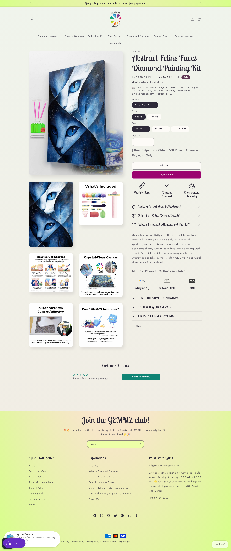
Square (154, 117)
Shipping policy (125, 542)
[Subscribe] (140, 444)
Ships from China (145, 105)
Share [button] (139, 326)
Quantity (136, 136)
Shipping (136, 82)
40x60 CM (161, 129)
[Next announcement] (200, 3)
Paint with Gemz (44, 542)
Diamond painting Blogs (102, 477)
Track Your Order (38, 471)
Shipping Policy (37, 493)
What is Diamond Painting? (104, 471)
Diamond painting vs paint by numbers (110, 493)
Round (138, 117)
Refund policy (78, 542)
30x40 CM (141, 129)
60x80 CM (180, 129)
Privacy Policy (36, 477)
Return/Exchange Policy (42, 482)
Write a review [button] (140, 377)
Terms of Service (38, 499)
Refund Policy (36, 488)
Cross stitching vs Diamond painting (108, 488)
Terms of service (109, 542)
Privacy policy (93, 542)
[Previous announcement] (30, 3)
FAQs (32, 504)
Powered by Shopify (60, 542)
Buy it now (166, 175)
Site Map (94, 466)
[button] (32, 19)
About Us (94, 499)
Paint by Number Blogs (101, 482)
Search (32, 466)
